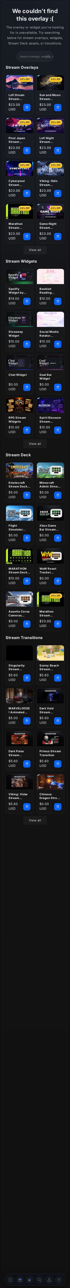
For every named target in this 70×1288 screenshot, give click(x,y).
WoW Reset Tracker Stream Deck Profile (48, 570)
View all (35, 250)
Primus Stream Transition (50, 753)
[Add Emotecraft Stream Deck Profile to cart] (27, 495)
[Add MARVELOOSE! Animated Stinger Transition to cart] (27, 721)
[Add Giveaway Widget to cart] (27, 344)
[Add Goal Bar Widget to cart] (57, 387)
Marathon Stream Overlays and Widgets (18, 226)
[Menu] (10, 1280)
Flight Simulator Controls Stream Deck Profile (18, 527)
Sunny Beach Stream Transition (49, 667)
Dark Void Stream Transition (46, 710)
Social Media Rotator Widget (49, 333)
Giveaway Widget (16, 333)
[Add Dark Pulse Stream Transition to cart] (27, 764)
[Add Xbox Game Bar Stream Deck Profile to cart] (57, 538)
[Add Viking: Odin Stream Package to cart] (57, 193)
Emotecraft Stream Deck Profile (18, 484)
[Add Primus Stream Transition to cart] (57, 764)
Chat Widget (18, 374)
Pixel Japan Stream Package (17, 140)
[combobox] (41, 56)
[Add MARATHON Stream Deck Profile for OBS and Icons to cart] (27, 581)
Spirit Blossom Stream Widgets (50, 419)
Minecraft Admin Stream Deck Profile (49, 484)
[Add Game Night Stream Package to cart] (57, 236)
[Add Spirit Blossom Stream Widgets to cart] (57, 430)
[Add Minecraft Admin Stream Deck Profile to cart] (57, 495)
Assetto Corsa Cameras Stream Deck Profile (19, 613)
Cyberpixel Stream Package (17, 183)
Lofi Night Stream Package (46, 140)
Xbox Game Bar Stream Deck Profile (48, 527)
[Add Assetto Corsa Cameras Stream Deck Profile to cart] (27, 624)
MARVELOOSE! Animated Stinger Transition (19, 710)
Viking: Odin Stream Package (48, 183)
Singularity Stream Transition (17, 667)
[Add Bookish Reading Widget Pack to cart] (57, 301)
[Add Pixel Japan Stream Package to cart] (27, 150)
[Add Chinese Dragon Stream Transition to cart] (57, 806)
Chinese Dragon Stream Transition (50, 796)
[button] (39, 1280)
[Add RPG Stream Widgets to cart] (27, 430)
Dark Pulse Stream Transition (16, 753)
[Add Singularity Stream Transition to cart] (27, 678)
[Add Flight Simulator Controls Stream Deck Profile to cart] (27, 538)
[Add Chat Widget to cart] (27, 387)
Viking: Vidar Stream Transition (18, 796)
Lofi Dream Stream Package (16, 97)
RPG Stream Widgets (17, 419)
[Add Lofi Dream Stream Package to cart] (27, 107)
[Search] (48, 56)
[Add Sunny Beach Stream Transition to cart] (57, 678)
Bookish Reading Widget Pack (48, 291)
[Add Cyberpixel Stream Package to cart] (27, 193)
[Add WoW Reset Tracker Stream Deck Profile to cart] (57, 581)
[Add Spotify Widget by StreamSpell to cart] (27, 301)
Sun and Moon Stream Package (49, 97)
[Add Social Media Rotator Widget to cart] (57, 344)
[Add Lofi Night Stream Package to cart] (57, 150)
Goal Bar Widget (45, 376)
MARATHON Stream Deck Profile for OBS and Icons (19, 570)
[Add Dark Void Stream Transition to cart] (57, 721)
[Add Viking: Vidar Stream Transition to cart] (27, 806)
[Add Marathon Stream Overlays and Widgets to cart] (27, 236)
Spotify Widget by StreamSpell (18, 291)
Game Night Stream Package (48, 226)
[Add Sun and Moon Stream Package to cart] (57, 107)
